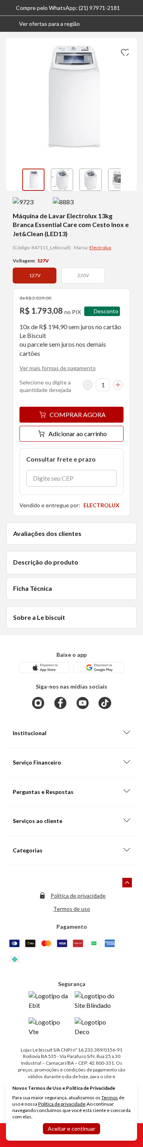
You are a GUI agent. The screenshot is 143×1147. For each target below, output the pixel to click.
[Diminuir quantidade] (88, 385)
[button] (43, 24)
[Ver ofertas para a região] (133, 24)
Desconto (106, 311)
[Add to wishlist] (124, 51)
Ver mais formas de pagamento (57, 368)
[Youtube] (82, 702)
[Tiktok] (104, 702)
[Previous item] (14, 179)
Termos (109, 1097)
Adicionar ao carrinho (77, 433)
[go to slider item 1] (62, 180)
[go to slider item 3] (119, 180)
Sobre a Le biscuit (39, 617)
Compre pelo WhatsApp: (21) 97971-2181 (68, 7)
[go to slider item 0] (33, 180)
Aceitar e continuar (71, 1128)
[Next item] (128, 179)
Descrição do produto (45, 562)
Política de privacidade (78, 895)
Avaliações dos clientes (47, 533)
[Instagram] (38, 702)
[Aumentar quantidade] (118, 385)
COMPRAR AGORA (78, 414)
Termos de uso (71, 908)
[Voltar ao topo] (127, 882)
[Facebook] (60, 702)
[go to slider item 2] (90, 180)
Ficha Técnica (32, 588)
